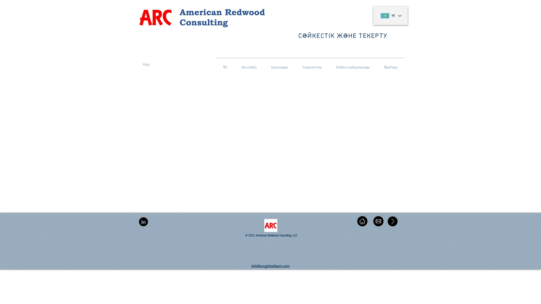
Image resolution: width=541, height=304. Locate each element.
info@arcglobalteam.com (270, 266)
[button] (146, 65)
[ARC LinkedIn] (143, 221)
